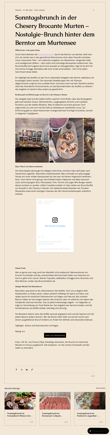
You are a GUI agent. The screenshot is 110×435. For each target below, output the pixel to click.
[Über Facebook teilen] (16, 370)
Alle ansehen (100, 388)
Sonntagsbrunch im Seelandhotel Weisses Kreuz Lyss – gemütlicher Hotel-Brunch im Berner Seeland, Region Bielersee (20, 414)
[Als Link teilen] (32, 370)
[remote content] (55, 231)
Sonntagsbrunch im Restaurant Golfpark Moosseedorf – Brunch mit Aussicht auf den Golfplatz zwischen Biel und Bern (54, 414)
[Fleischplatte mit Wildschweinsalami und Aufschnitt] (20, 401)
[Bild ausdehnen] (32, 140)
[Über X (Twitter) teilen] (22, 370)
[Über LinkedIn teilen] (27, 370)
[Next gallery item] (92, 140)
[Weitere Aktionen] (93, 10)
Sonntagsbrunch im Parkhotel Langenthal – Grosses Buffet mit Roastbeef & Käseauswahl (88, 414)
